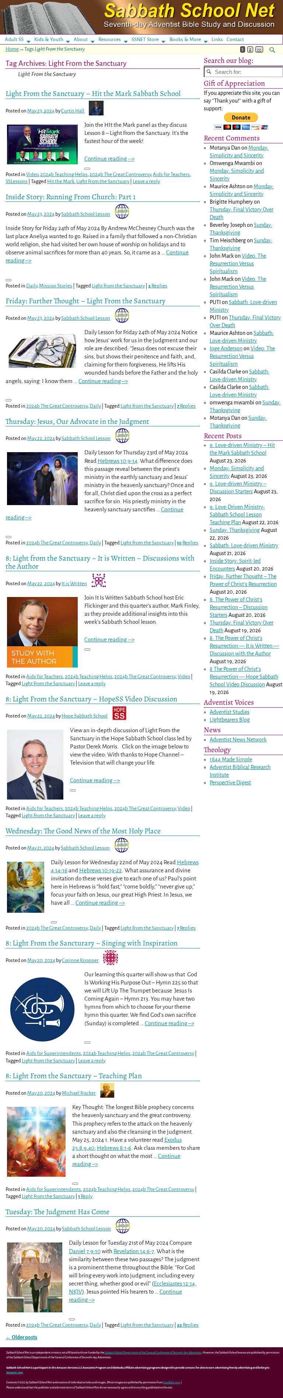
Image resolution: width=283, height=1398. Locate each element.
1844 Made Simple (231, 759)
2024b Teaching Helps (64, 174)
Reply (85, 1196)
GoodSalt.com (171, 1382)
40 (91, 1148)
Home (12, 49)
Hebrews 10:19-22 (100, 870)
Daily (31, 286)
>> (259, 49)
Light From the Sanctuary (102, 181)
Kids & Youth (48, 39)
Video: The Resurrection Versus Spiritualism (238, 263)
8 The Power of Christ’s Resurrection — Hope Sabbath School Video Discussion (244, 676)
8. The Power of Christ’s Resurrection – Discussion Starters (239, 607)
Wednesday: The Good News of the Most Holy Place (83, 831)
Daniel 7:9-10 (85, 1251)
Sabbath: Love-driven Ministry (244, 545)
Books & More (185, 39)
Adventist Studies (229, 712)
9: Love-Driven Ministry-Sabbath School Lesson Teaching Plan (237, 514)
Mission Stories (55, 286)
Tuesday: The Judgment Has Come (57, 1211)
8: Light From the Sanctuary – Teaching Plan (74, 1075)
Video (32, 174)
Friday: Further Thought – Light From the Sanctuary (85, 301)
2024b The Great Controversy (120, 174)
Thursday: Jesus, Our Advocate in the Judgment (77, 421)
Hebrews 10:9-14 (117, 461)
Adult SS (14, 39)
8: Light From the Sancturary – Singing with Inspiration (92, 943)
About (81, 39)
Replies (157, 286)
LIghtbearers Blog (230, 720)
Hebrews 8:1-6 (114, 1148)
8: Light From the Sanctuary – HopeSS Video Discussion (91, 699)
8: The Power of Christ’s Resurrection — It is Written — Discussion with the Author (244, 646)
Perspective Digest (230, 783)
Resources (109, 39)
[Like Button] (87, 169)
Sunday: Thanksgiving (235, 530)
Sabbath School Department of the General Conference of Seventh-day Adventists (153, 1352)
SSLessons (17, 181)
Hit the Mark (60, 181)
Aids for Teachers (171, 174)
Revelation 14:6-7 (133, 1251)
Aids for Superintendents (53, 1053)
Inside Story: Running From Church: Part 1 (71, 197)
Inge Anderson (226, 348)
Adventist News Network (238, 740)
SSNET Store (145, 39)
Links (219, 39)
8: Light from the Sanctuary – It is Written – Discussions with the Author (100, 562)
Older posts (21, 1337)
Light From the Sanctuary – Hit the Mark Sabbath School (93, 93)
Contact (235, 39)
